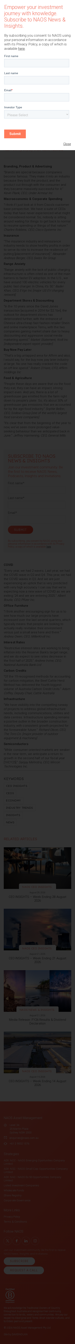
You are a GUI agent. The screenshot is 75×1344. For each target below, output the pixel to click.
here (21, 48)
